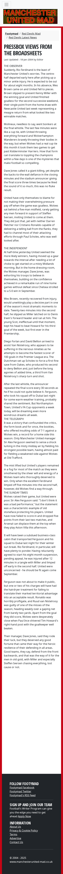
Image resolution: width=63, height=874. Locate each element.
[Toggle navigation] (6, 4)
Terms (13, 834)
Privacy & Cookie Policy (24, 830)
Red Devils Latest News (23, 37)
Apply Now (24, 816)
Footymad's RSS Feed (23, 795)
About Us (15, 826)
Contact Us (16, 842)
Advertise (15, 838)
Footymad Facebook (22, 787)
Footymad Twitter (20, 791)
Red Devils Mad (31, 33)
